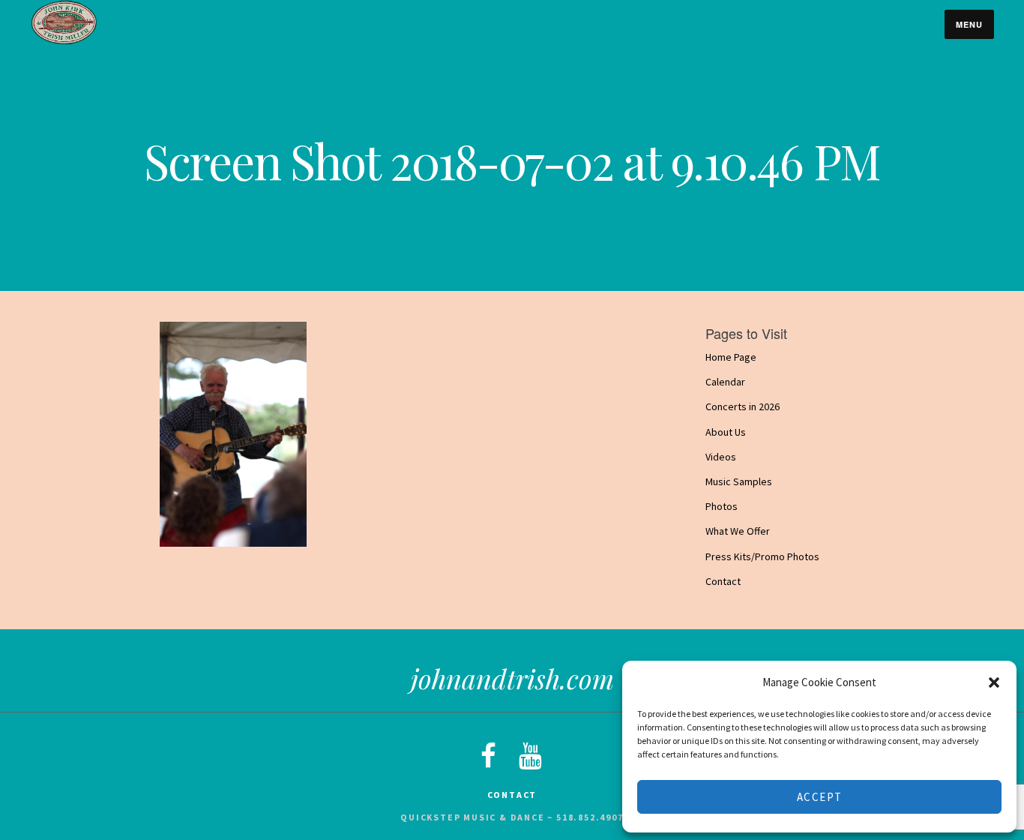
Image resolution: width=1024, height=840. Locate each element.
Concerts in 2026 (742, 407)
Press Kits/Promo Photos (762, 556)
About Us (725, 432)
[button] (994, 682)
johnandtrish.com (512, 678)
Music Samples (738, 481)
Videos (720, 457)
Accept (820, 797)
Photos (721, 506)
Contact (723, 581)
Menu (969, 24)
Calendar (725, 381)
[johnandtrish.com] (63, 41)
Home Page (730, 357)
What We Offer (737, 531)
